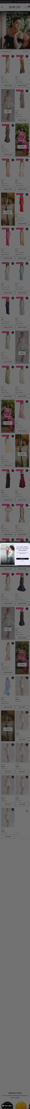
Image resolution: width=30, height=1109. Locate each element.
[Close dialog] (29, 543)
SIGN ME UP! (22, 558)
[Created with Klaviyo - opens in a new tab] (15, 565)
